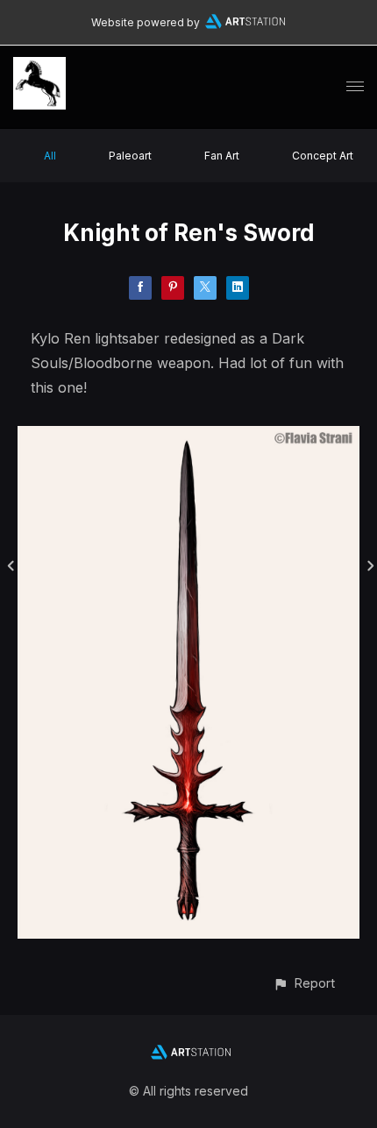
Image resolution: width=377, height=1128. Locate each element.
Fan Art (221, 155)
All (50, 155)
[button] (304, 983)
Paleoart (130, 155)
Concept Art (322, 155)
